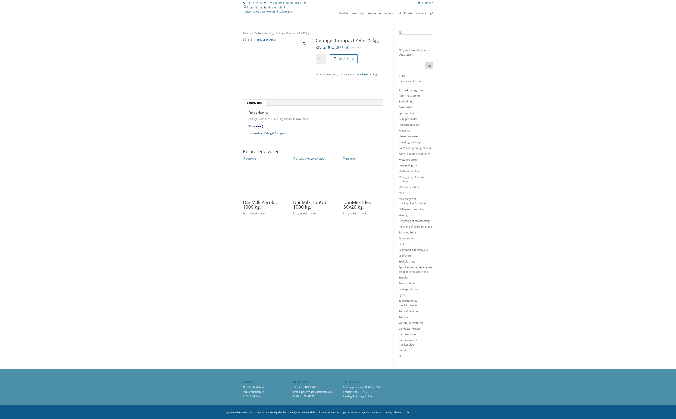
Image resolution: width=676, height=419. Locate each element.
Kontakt (421, 13)
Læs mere (438, 412)
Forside (343, 13)
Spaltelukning (407, 261)
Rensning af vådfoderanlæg (415, 226)
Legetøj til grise (408, 165)
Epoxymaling (406, 113)
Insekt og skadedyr (410, 142)
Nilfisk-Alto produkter (412, 209)
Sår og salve (406, 238)
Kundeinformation (379, 13)
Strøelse (403, 277)
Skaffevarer (405, 255)
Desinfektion (406, 107)
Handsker (404, 130)
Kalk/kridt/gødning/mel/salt (415, 148)
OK (417, 412)
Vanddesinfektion (409, 328)
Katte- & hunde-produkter (414, 153)
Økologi (403, 215)
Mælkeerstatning (264, 33)
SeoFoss (404, 244)
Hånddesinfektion (409, 124)
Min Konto (405, 13)
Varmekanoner (408, 334)
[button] (304, 43)
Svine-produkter (408, 289)
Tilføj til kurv (344, 58)
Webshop (358, 13)
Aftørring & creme (409, 95)
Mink (402, 193)
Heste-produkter (409, 136)
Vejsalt (403, 350)
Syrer (402, 295)
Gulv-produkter (408, 119)
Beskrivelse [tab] (254, 102)
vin (400, 356)
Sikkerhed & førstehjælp (413, 250)
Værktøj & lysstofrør (411, 322)
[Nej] (671, 412)
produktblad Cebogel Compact (266, 133)
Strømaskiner (407, 283)
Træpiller (404, 317)
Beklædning (406, 101)
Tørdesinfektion (408, 311)
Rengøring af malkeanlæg (414, 221)
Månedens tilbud (409, 187)
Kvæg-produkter (408, 159)
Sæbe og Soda (407, 232)
